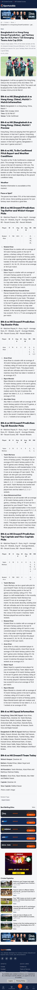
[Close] (29, 981)
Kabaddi (3, 971)
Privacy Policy (24, 971)
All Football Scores (20, 1)
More (33, 807)
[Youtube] (15, 958)
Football (3, 969)
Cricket (6, 22)
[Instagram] (11, 958)
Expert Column (6, 800)
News (12, 22)
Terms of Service (25, 969)
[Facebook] (2, 958)
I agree (10, 981)
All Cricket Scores (7, 1)
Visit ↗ (31, 814)
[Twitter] (6, 958)
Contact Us (23, 966)
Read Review (31, 812)
